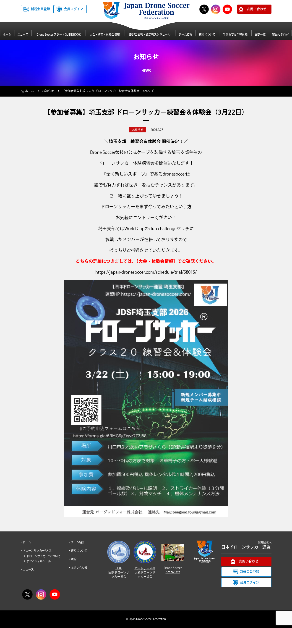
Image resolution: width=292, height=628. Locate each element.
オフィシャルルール (38, 561)
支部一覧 (260, 35)
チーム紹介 (185, 35)
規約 (73, 559)
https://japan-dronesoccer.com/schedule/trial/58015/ (146, 272)
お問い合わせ (256, 9)
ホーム (7, 35)
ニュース (22, 35)
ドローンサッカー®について (43, 556)
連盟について (207, 35)
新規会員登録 (40, 9)
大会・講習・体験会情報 (105, 35)
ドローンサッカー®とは (37, 551)
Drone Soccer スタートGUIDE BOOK (58, 35)
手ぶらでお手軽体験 (235, 35)
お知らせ (48, 91)
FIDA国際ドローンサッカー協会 (118, 572)
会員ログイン (73, 9)
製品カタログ (280, 35)
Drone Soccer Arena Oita (173, 570)
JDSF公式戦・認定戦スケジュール (149, 35)
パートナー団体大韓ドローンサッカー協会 (145, 572)
